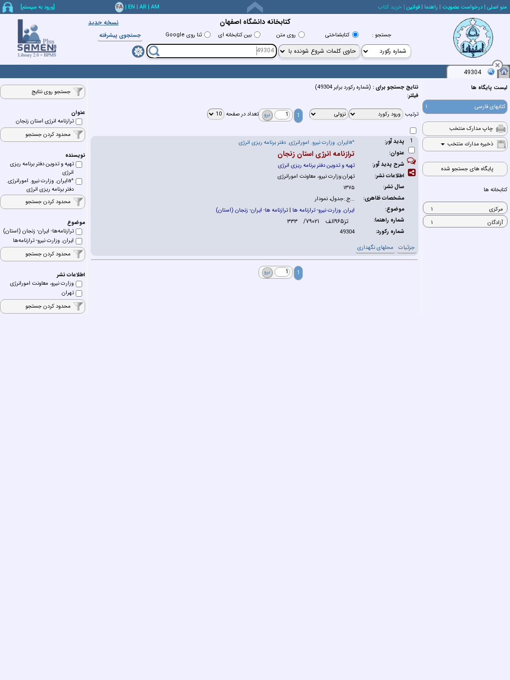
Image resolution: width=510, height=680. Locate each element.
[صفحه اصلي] (504, 71)
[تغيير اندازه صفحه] (255, 7)
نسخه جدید (103, 22)
